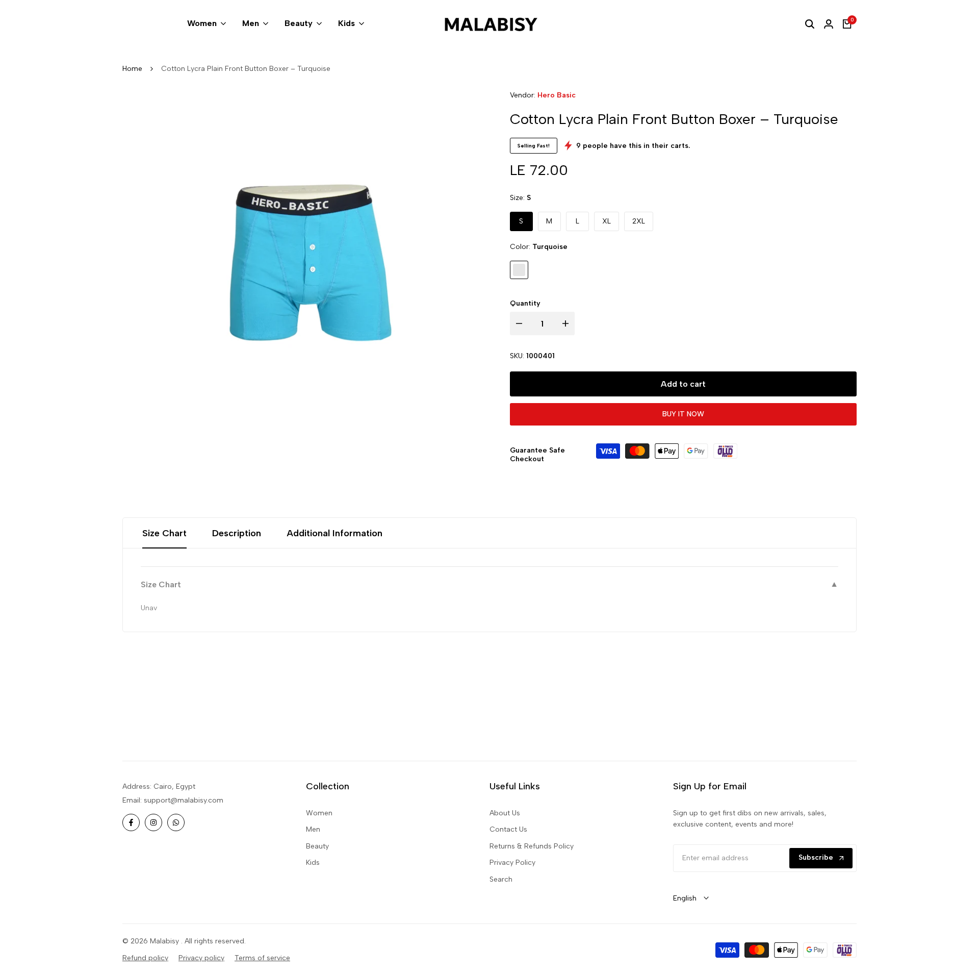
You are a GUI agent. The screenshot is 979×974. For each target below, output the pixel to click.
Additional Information (334, 533)
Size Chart (164, 533)
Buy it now (683, 414)
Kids (313, 862)
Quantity (525, 303)
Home (132, 68)
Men (313, 829)
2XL (638, 221)
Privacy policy (201, 958)
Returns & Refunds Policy (532, 846)
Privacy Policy (512, 862)
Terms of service (262, 958)
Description (236, 533)
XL (606, 221)
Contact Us (508, 829)
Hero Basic (556, 95)
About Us (505, 813)
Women (319, 813)
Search (501, 879)
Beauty (317, 846)
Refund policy (145, 958)
